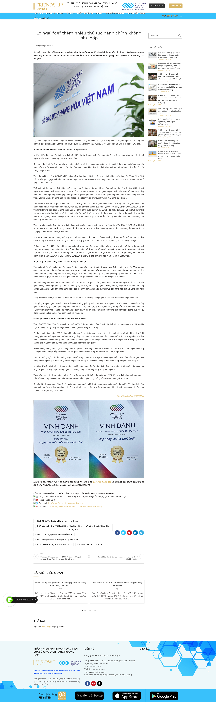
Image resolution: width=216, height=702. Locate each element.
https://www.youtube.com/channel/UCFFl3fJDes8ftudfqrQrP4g (74, 507)
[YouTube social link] (93, 683)
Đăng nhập (176, 6)
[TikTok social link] (99, 683)
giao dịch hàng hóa (102, 482)
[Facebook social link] (117, 532)
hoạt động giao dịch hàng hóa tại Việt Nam (57, 539)
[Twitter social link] (123, 532)
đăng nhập (46, 627)
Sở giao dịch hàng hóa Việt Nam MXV (54, 544)
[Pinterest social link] (129, 532)
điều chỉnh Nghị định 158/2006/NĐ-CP (54, 534)
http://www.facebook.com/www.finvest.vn (66, 503)
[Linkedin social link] (135, 532)
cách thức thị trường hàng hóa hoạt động (57, 521)
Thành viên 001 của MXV (90, 544)
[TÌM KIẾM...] (179, 35)
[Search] (181, 15)
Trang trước (88, 556)
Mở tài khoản (157, 6)
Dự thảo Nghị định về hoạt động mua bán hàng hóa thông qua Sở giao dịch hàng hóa (73, 528)
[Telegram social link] (141, 532)
